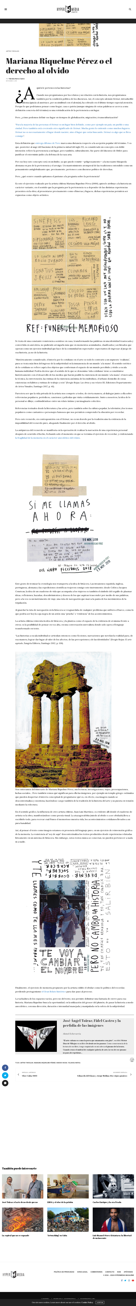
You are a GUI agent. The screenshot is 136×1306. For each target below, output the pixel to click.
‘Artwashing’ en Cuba (57, 1235)
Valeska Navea (74, 1063)
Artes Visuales (12, 51)
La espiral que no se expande (15, 1235)
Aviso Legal (82, 1272)
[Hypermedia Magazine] (68, 9)
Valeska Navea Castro (17, 79)
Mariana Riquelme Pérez (45, 1063)
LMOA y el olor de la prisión (60, 1202)
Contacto (109, 1272)
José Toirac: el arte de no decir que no (20, 1202)
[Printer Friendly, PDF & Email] (132, 1059)
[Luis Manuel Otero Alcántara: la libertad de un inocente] (113, 1220)
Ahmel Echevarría (72, 1033)
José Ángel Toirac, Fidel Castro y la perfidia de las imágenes (92, 1023)
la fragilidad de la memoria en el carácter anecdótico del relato (47, 437)
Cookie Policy (87, 1302)
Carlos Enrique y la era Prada (107, 1202)
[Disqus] (68, 1121)
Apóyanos (128, 1272)
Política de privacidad (64, 1272)
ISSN (119, 1272)
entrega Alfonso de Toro (47, 143)
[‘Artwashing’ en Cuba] (68, 1220)
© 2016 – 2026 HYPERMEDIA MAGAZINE (118, 1275)
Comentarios (96, 1272)
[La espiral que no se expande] (22, 1220)
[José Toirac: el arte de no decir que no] (22, 1186)
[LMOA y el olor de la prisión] (68, 1186)
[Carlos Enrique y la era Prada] (113, 1186)
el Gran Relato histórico (54, 991)
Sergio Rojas (61, 1063)
